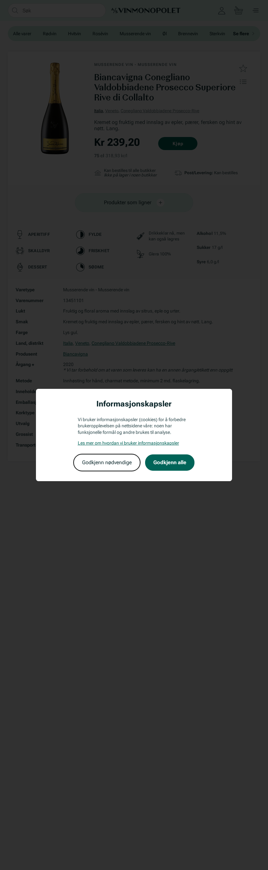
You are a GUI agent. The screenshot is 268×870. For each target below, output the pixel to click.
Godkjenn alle (169, 462)
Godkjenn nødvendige (107, 462)
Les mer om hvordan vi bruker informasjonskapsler (128, 443)
